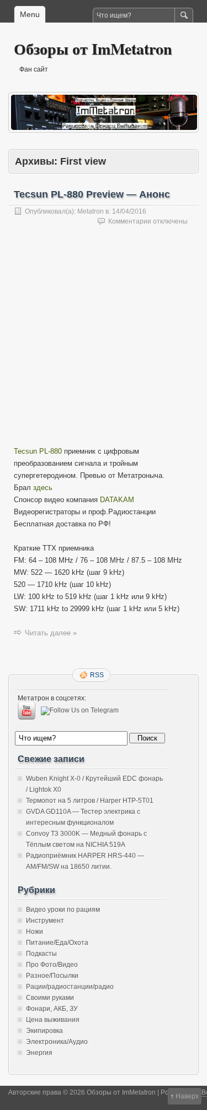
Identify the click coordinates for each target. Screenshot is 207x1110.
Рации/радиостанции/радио (70, 987)
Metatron (90, 211)
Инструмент (45, 920)
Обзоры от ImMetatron (93, 48)
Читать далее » (51, 633)
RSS (97, 675)
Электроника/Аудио (57, 1042)
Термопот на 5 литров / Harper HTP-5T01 (89, 800)
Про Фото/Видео (52, 964)
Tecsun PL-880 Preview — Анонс (92, 194)
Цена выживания (52, 1020)
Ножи (34, 931)
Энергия (39, 1053)
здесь (42, 487)
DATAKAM (117, 500)
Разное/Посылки (52, 976)
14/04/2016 (129, 211)
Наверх (187, 1096)
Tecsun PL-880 (38, 451)
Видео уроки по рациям (63, 909)
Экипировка (44, 1031)
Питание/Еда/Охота (57, 942)
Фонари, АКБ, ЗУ (52, 1009)
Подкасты (41, 953)
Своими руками (50, 998)
